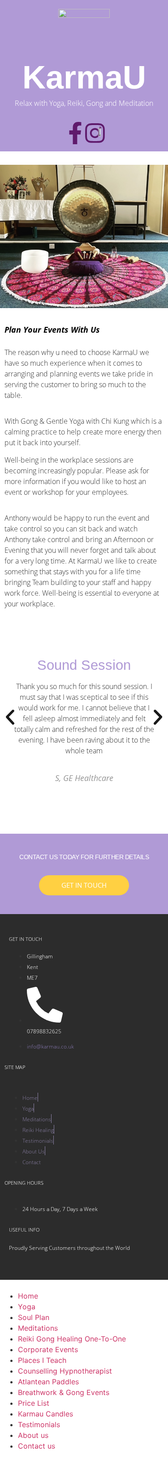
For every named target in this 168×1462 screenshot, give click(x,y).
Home (28, 1295)
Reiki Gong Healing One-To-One (72, 1338)
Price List (33, 1403)
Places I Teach (42, 1360)
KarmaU (84, 77)
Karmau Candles (45, 1413)
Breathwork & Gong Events (63, 1392)
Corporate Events (48, 1349)
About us (33, 1435)
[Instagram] (95, 133)
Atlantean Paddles (48, 1381)
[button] (10, 717)
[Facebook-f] (75, 133)
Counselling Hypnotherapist (65, 1370)
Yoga (26, 1306)
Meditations (38, 1328)
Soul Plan (33, 1317)
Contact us (36, 1445)
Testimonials (39, 1424)
